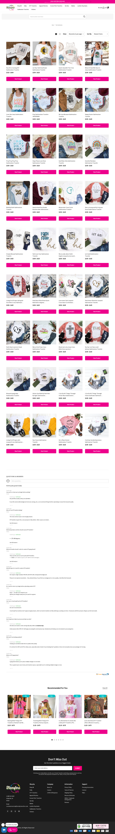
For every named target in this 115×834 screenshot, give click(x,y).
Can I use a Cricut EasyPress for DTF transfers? (17, 601)
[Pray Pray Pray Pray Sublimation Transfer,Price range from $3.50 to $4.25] (18, 146)
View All (105, 688)
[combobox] (57, 17)
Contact (84, 790)
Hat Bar (32, 801)
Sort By (89, 34)
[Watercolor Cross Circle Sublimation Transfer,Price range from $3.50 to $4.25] (71, 193)
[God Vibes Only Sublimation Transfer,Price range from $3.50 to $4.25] (71, 146)
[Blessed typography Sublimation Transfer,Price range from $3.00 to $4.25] (18, 379)
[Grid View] (56, 34)
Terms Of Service (69, 790)
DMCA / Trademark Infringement (69, 798)
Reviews (67, 802)
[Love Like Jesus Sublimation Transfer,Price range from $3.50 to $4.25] (18, 100)
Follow (7, 494)
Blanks (31, 803)
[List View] (60, 34)
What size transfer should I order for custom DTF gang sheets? (21, 549)
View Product (18, 79)
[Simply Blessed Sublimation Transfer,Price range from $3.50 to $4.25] (18, 239)
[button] (10, 505)
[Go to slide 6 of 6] (62, 739)
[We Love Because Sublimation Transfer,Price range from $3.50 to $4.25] (71, 100)
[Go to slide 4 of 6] (58, 739)
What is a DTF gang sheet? (12, 655)
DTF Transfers (33, 793)
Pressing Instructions (87, 787)
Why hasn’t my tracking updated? (14, 637)
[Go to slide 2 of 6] (54, 739)
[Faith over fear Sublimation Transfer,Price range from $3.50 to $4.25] (44, 239)
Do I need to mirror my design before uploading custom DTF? (21, 586)
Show (64, 34)
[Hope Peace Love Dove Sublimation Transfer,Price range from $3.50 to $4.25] (44, 146)
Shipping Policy (68, 793)
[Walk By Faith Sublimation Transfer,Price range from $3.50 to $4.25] (18, 193)
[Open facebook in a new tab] (7, 811)
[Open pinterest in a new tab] (19, 811)
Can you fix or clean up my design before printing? (18, 492)
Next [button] (91, 2)
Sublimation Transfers (35, 809)
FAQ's (83, 793)
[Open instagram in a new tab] (11, 811)
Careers (49, 790)
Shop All (32, 787)
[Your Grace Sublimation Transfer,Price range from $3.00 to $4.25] (44, 425)
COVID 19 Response (52, 793)
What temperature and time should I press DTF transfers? (19, 530)
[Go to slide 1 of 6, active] (52, 739)
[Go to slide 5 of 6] (60, 739)
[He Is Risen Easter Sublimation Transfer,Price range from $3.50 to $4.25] (71, 425)
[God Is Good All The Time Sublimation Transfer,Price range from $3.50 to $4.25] (71, 53)
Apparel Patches (34, 795)
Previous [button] (24, 2)
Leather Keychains (34, 806)
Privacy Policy (68, 787)
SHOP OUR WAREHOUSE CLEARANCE (57, 1)
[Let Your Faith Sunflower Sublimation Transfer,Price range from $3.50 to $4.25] (44, 53)
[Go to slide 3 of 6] (56, 739)
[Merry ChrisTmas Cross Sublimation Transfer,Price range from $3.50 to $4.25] (44, 332)
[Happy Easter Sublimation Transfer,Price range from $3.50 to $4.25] (97, 100)
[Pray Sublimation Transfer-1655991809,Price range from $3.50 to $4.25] (44, 100)
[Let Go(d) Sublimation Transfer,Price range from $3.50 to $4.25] (97, 239)
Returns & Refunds (70, 795)
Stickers (32, 811)
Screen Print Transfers (36, 798)
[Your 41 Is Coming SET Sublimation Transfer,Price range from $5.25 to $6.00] (18, 53)
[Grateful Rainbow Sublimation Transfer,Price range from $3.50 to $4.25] (97, 146)
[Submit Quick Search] (84, 16)
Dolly (31, 790)
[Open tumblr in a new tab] (15, 811)
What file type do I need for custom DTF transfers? (18, 568)
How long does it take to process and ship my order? (18, 619)
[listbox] (101, 34)
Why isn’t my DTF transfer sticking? (14, 510)
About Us (49, 787)
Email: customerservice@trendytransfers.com (17, 805)
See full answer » (14, 523)
